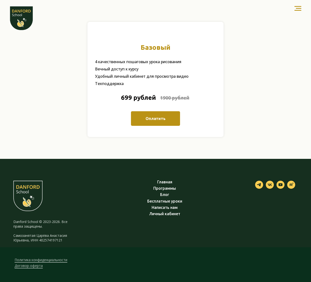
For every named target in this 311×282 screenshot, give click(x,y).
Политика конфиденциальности (41, 259)
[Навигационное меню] (297, 8)
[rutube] (291, 187)
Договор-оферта (29, 265)
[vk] (270, 187)
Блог (164, 194)
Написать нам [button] (165, 207)
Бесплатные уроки (164, 201)
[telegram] (259, 187)
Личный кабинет (164, 214)
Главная (164, 182)
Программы (164, 188)
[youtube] (280, 187)
